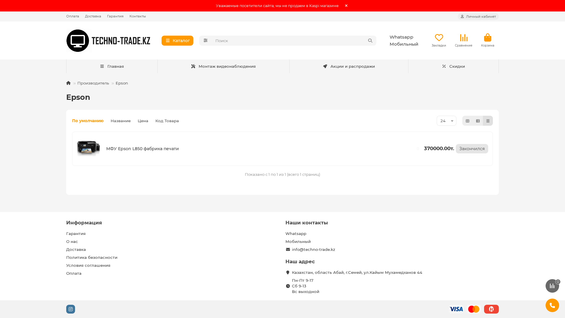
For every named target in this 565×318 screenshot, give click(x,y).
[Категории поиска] (205, 41)
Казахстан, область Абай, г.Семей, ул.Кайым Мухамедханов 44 (357, 272)
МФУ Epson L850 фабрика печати (142, 148)
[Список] (478, 121)
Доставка (93, 16)
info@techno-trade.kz (313, 249)
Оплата (72, 16)
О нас (72, 241)
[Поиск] (370, 40)
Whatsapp (401, 37)
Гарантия (115, 16)
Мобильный (404, 44)
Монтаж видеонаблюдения (227, 66)
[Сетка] (467, 121)
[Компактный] (488, 121)
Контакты (137, 16)
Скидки (457, 66)
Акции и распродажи (352, 66)
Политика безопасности (91, 257)
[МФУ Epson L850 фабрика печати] (88, 148)
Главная (115, 66)
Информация (84, 223)
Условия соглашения (88, 265)
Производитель (93, 83)
